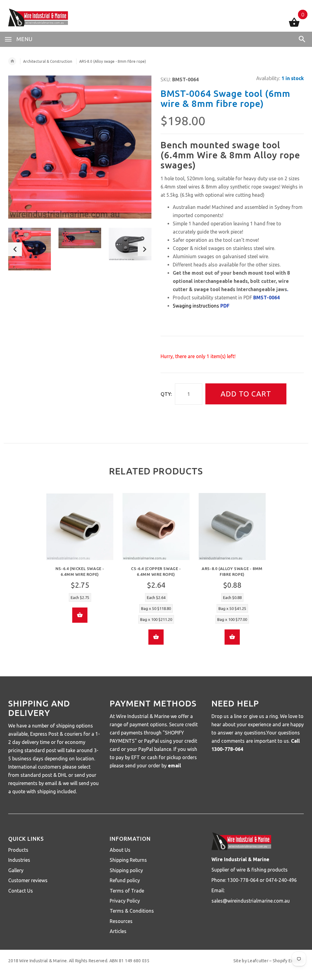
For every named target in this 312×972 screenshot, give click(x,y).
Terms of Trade (127, 890)
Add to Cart (246, 394)
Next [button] (144, 249)
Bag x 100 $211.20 (156, 619)
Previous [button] (15, 249)
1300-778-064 (227, 749)
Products (18, 850)
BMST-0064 (266, 297)
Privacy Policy (125, 900)
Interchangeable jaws (261, 289)
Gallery (15, 870)
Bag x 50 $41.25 (232, 608)
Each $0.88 (232, 597)
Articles (118, 931)
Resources (121, 921)
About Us (120, 850)
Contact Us (20, 890)
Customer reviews (28, 880)
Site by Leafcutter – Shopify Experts (268, 960)
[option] (29, 249)
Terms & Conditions (132, 911)
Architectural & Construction (47, 61)
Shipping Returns (128, 860)
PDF (224, 305)
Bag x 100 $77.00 (232, 619)
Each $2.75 (80, 597)
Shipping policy (126, 870)
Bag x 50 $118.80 (156, 608)
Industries (19, 860)
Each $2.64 (156, 597)
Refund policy (125, 880)
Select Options (79, 615)
